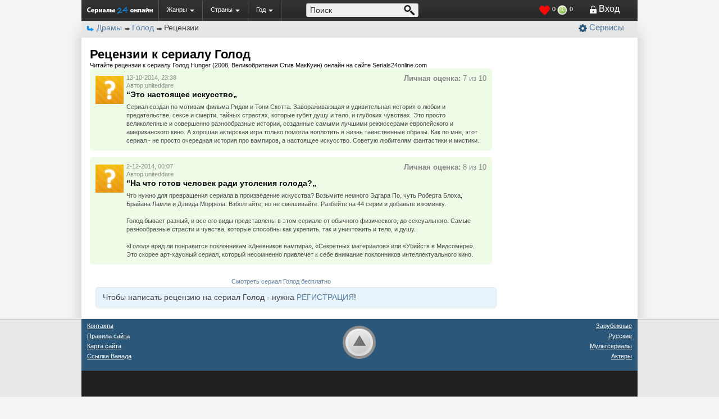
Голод (143, 27)
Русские (620, 336)
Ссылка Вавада (109, 356)
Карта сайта (104, 346)
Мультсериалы (611, 346)
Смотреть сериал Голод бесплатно (281, 281)
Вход (609, 8)
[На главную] (119, 10)
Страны (222, 9)
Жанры (177, 9)
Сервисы (606, 27)
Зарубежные (614, 325)
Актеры (621, 356)
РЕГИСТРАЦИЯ (325, 297)
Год (261, 9)
